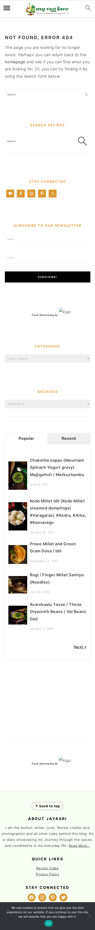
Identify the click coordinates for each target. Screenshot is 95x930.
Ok (49, 923)
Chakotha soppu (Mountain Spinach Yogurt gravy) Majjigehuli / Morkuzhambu (57, 467)
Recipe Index (47, 868)
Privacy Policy (47, 874)
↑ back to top (47, 806)
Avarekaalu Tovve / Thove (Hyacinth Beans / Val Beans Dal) (58, 611)
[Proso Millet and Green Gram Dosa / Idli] (17, 562)
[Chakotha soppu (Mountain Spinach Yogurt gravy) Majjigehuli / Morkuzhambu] (17, 488)
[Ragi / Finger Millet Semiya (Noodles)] (17, 592)
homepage (15, 62)
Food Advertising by (45, 315)
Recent (69, 438)
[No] (89, 916)
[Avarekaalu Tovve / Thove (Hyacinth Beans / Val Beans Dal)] (17, 623)
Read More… (79, 846)
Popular (26, 438)
